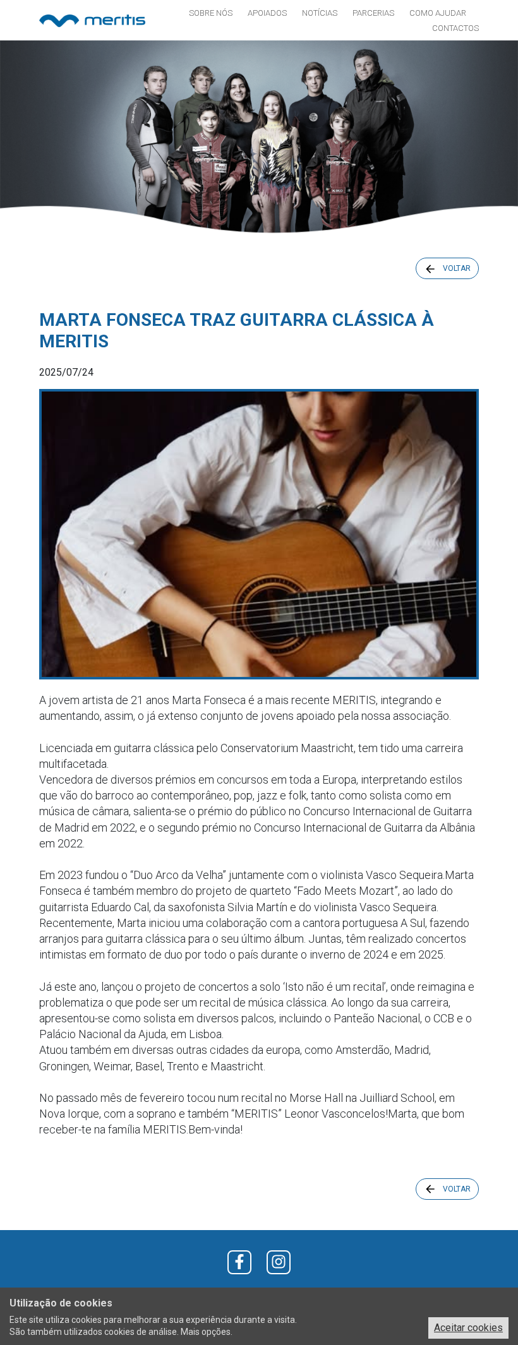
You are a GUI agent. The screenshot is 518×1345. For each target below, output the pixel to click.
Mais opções (206, 1332)
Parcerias (373, 13)
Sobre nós (210, 13)
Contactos (455, 28)
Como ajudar (437, 13)
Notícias (319, 13)
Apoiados (267, 13)
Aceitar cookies (468, 1328)
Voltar (457, 268)
